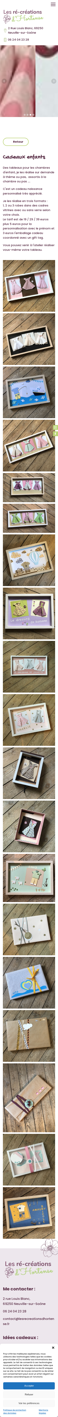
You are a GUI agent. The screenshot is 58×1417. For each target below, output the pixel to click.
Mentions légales (43, 1411)
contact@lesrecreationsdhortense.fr (28, 1321)
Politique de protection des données (14, 1411)
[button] (53, 1347)
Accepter (29, 1385)
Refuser (29, 1394)
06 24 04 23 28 (18, 40)
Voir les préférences (29, 1403)
